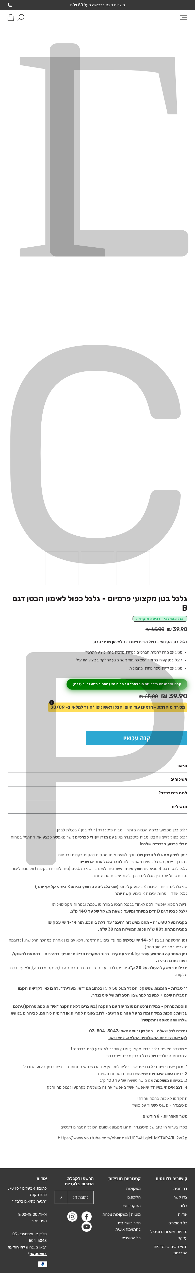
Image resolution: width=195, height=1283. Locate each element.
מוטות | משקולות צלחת (121, 1214)
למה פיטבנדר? (172, 793)
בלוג (183, 1205)
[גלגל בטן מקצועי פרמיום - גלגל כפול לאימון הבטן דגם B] (133, 568)
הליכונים (134, 1197)
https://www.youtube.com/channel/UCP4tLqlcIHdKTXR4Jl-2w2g (122, 1138)
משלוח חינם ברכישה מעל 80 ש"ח (97, 5)
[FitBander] (97, 17)
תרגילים (179, 806)
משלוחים (178, 779)
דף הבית (180, 1188)
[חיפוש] (21, 17)
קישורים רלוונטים (171, 1178)
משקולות (133, 1188)
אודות (182, 1214)
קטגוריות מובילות (124, 1178)
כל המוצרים (177, 1223)
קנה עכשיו (136, 738)
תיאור (181, 765)
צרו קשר (180, 1197)
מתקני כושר (131, 1205)
